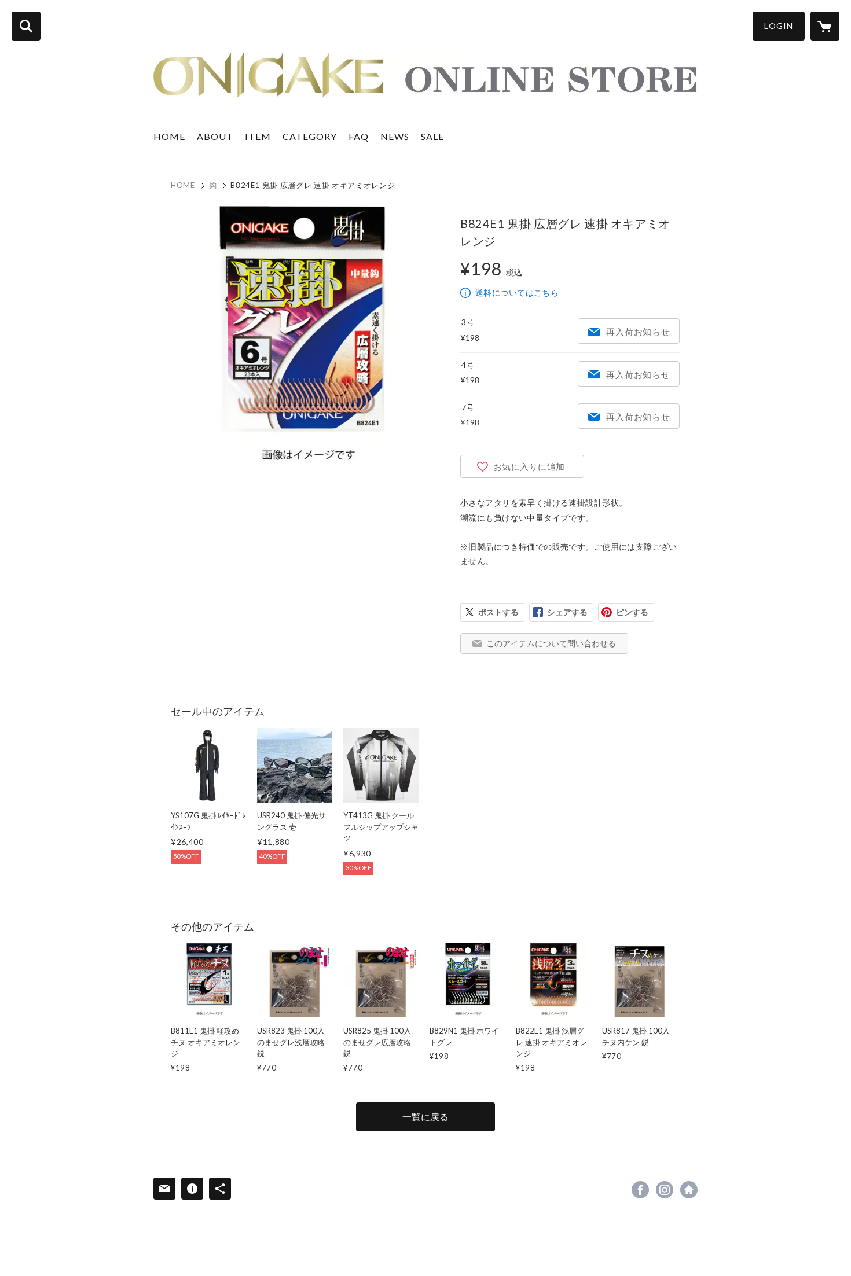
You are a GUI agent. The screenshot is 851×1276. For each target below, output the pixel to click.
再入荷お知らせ (638, 331)
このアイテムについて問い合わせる (551, 643)
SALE (432, 136)
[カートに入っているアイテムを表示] (824, 26)
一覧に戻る (425, 1116)
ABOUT (215, 136)
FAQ (359, 136)
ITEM (258, 136)
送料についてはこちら (517, 292)
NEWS (394, 136)
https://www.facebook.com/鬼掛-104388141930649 (640, 1189)
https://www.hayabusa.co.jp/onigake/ (689, 1189)
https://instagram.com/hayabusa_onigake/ (664, 1189)
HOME (169, 136)
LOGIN (778, 26)
